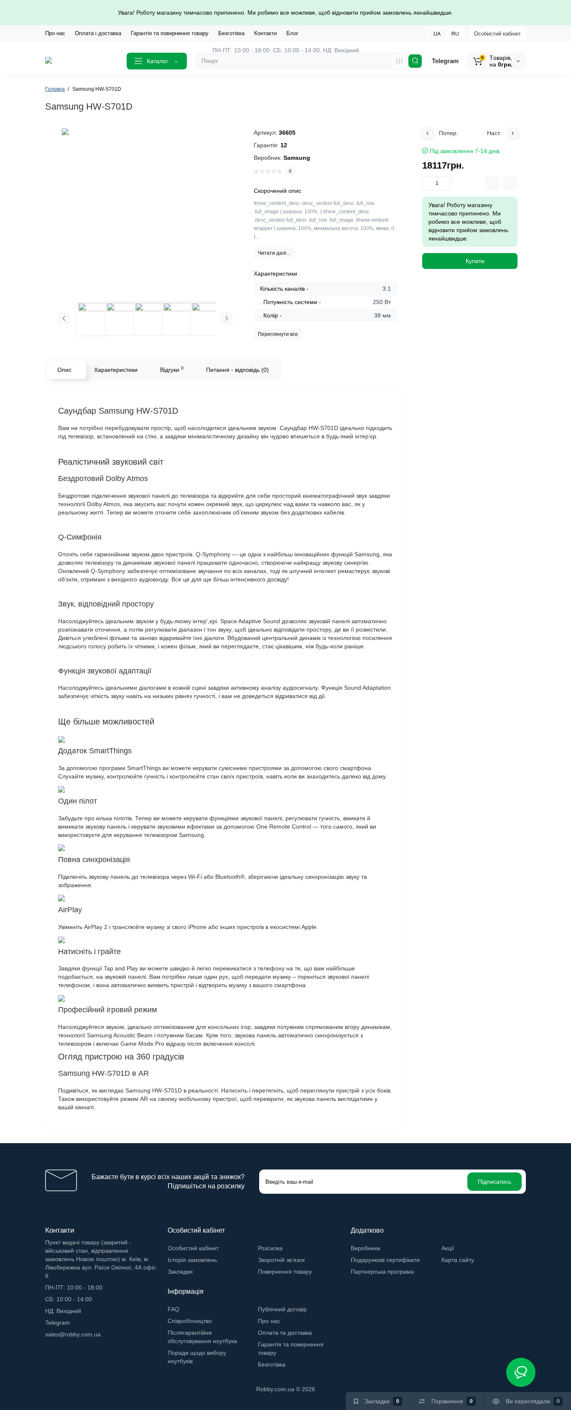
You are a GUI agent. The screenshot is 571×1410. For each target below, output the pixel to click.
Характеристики (116, 369)
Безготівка (231, 33)
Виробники (365, 1248)
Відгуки (172, 369)
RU (455, 34)
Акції (447, 1248)
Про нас (55, 33)
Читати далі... (274, 253)
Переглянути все (278, 334)
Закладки (180, 1271)
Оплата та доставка (285, 1332)
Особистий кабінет (497, 34)
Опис (64, 369)
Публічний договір (282, 1309)
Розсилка (270, 1248)
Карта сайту (457, 1259)
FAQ (173, 1309)
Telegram (445, 60)
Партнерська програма (382, 1271)
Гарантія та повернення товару (170, 33)
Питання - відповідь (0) (237, 369)
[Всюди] (399, 61)
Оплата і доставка (98, 33)
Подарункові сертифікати (385, 1259)
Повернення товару (285, 1271)
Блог (292, 33)
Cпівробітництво (190, 1321)
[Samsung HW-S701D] (145, 212)
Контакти (265, 33)
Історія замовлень (192, 1259)
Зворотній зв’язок (281, 1259)
